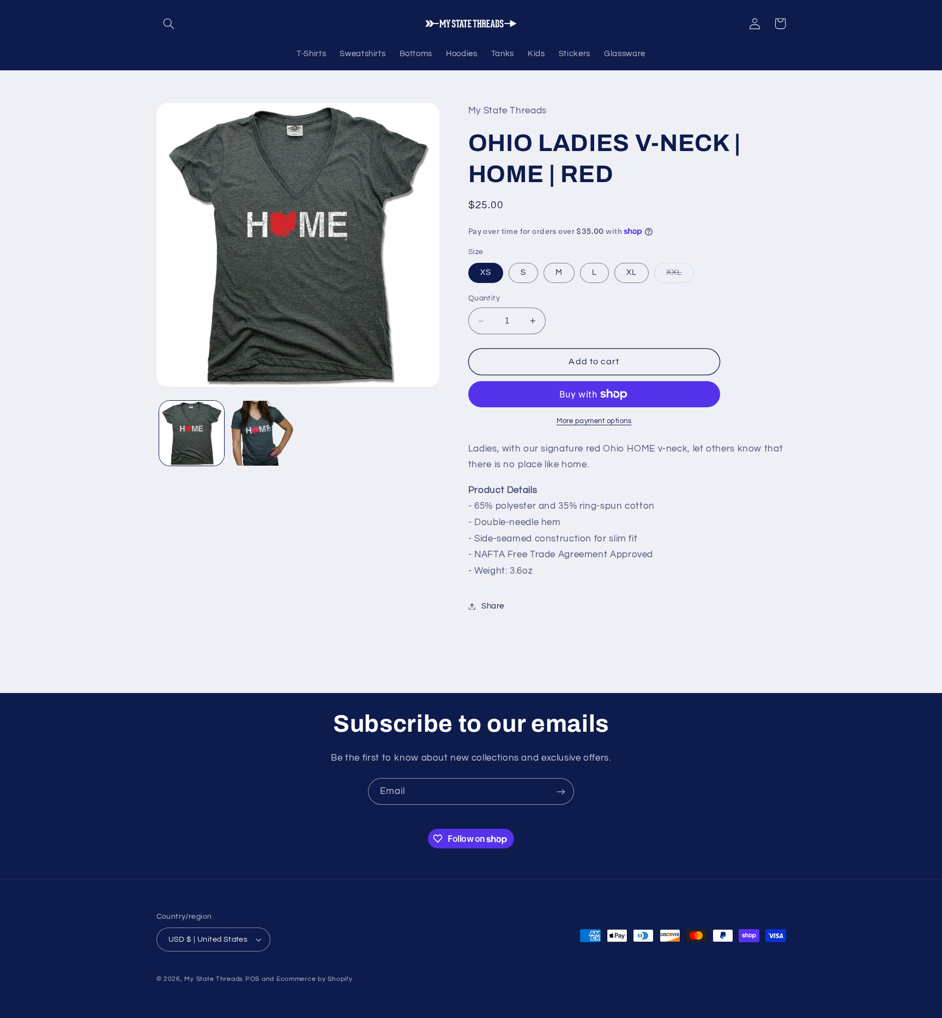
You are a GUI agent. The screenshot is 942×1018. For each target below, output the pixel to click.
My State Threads (213, 979)
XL (631, 272)
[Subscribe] (560, 791)
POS (252, 979)
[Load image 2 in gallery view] (262, 433)
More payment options (594, 421)
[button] (169, 23)
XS (485, 272)
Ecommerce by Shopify (314, 979)
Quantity (484, 298)
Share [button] (492, 606)
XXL (680, 275)
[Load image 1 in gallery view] (191, 433)
